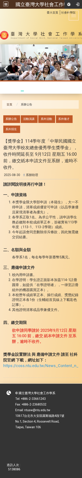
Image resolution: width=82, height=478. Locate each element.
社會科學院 (68, 12)
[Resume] (66, 49)
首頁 (9, 104)
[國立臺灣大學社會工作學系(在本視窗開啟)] (41, 26)
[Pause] (74, 49)
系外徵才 (64, 119)
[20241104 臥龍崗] (41, 62)
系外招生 (11, 129)
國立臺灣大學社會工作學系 (44, 4)
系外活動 (46, 119)
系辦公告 (11, 119)
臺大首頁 (52, 12)
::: (44, 12)
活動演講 (29, 119)
